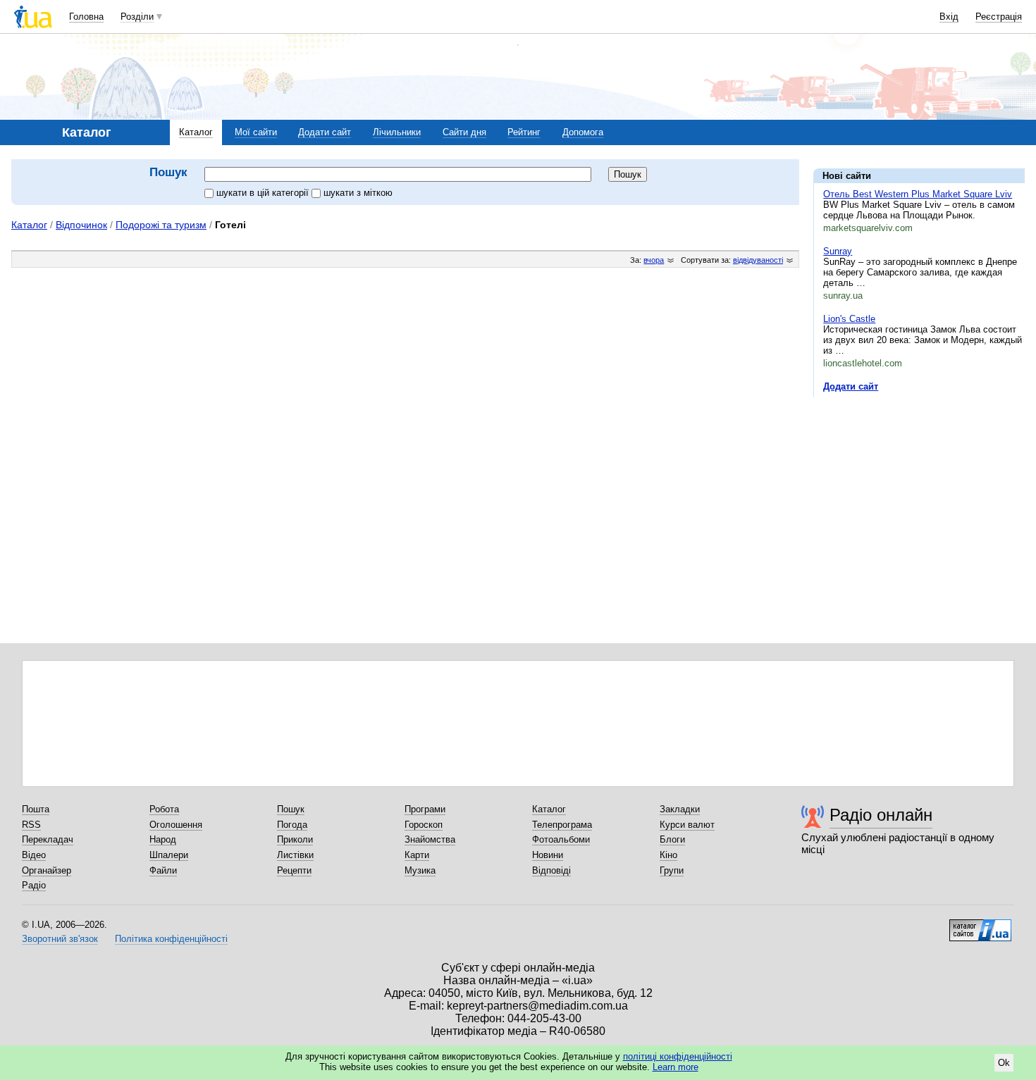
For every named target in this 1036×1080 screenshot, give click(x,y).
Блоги (672, 839)
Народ (162, 839)
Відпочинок (81, 224)
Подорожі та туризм (161, 224)
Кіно (668, 855)
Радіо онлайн (881, 814)
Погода (292, 824)
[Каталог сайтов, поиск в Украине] (980, 925)
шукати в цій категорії (264, 192)
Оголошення (175, 824)
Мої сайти (256, 132)
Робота (164, 809)
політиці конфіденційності (677, 1056)
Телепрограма (562, 824)
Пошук (290, 809)
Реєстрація (998, 16)
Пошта (35, 809)
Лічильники (397, 132)
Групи (672, 870)
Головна (86, 16)
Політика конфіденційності (171, 938)
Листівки (295, 855)
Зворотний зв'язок (60, 938)
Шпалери (168, 855)
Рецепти (294, 870)
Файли (163, 870)
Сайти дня (464, 132)
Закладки (680, 809)
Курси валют (687, 824)
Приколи (295, 839)
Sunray (837, 251)
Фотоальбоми (561, 839)
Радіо (34, 885)
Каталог (196, 132)
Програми (425, 809)
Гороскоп (424, 824)
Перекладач (47, 839)
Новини (547, 855)
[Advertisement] (919, 494)
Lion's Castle (849, 319)
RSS (31, 824)
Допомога (582, 132)
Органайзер (46, 870)
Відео (34, 855)
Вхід (948, 16)
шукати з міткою (358, 192)
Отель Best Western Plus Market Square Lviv (917, 194)
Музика (420, 870)
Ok (1004, 1062)
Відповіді (551, 870)
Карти (417, 855)
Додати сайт (324, 132)
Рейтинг (524, 132)
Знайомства (430, 839)
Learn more (675, 1067)
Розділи (137, 16)
